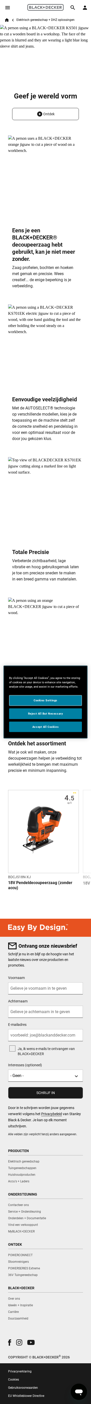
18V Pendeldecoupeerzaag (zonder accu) (40, 885)
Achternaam (18, 1001)
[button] (45, 114)
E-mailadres (17, 1025)
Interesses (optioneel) (25, 1065)
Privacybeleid (51, 1114)
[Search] (73, 7)
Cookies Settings (45, 700)
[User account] (85, 7)
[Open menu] (7, 7)
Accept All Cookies (45, 726)
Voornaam (16, 978)
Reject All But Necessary (45, 713)
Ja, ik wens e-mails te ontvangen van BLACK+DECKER (46, 1051)
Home (6, 20)
